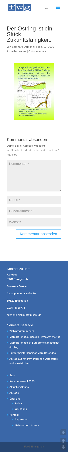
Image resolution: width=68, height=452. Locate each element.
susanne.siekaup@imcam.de (24, 314)
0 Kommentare (37, 51)
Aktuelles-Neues (16, 51)
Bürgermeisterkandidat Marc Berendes (32, 352)
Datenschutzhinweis (27, 425)
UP (63, 440)
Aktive (18, 403)
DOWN (63, 447)
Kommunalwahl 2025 (22, 381)
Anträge (14, 392)
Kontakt (14, 414)
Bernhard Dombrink (23, 46)
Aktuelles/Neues (19, 386)
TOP (63, 432)
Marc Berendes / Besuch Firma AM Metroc (34, 336)
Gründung (21, 408)
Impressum (21, 419)
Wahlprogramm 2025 (22, 330)
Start (12, 375)
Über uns (14, 398)
